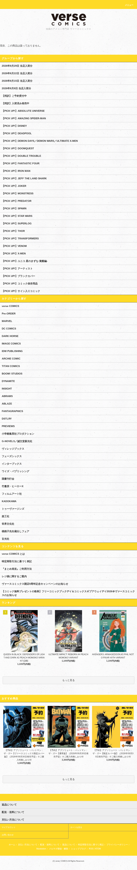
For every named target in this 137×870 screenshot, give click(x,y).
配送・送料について (49, 844)
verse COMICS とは (13, 553)
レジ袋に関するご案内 (14, 576)
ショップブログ (78, 848)
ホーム (12, 844)
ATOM (98, 848)
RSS (91, 848)
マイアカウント (9, 827)
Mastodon (41, 848)
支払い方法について (27, 844)
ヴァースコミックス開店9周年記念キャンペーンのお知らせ (35, 583)
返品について (68, 844)
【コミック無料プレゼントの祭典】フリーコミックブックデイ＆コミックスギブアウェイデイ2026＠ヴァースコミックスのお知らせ (68, 593)
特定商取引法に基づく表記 (17, 561)
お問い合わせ (8, 835)
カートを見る (76, 827)
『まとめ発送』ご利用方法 (17, 568)
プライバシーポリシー (117, 844)
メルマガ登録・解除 (58, 848)
